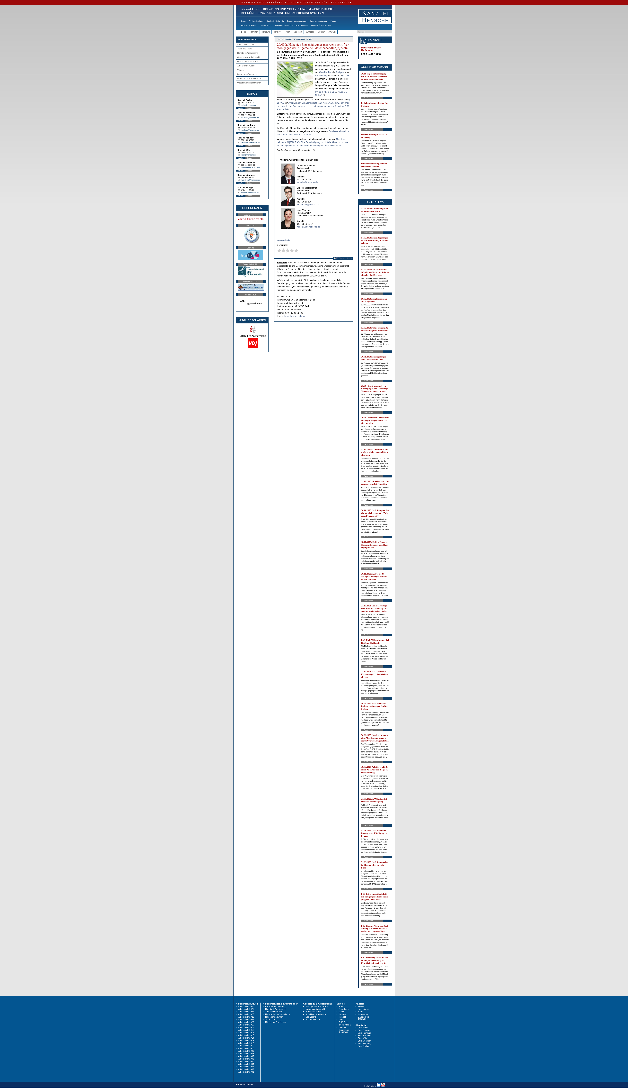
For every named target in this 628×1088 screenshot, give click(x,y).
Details (249, 108)
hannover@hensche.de (250, 142)
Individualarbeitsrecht (315, 1009)
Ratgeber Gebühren (300, 25)
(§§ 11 (318, 92)
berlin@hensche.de (248, 105)
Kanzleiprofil (326, 25)
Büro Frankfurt (364, 1030)
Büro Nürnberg (364, 1043)
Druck (341, 1012)
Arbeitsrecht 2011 (246, 1046)
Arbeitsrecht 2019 (246, 1025)
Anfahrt (240, 108)
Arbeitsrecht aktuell (256, 21)
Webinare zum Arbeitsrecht (249, 78)
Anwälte (332, 32)
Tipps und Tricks (244, 49)
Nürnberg (309, 32)
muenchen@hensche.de (250, 167)
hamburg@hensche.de (250, 130)
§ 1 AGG (346, 75)
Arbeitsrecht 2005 (246, 1061)
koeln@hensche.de (248, 155)
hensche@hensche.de (307, 182)
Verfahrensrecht (313, 1019)
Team (360, 1012)
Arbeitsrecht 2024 (246, 1012)
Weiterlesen (368, 98)
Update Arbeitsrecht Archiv (249, 83)
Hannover (277, 32)
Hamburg (266, 32)
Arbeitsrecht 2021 (246, 1019)
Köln (288, 32)
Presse (333, 21)
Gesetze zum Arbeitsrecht (296, 21)
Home (243, 21)
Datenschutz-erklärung (364, 1018)
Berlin (243, 32)
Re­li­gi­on (340, 72)
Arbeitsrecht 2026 (246, 1006)
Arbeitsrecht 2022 (246, 1017)
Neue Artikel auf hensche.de (277, 1014)
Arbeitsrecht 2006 (246, 1059)
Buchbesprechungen (274, 1006)
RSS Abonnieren (344, 258)
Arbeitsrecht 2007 (246, 1056)
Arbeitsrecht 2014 (246, 1038)
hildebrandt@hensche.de (308, 204)
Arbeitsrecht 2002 (246, 1069)
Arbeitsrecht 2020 (246, 1022)
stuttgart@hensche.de (250, 192)
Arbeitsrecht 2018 (246, 1027)
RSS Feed (343, 1022)
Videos (240, 70)
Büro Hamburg (364, 1033)
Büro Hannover (365, 1035)
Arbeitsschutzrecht (314, 1012)
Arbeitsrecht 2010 (246, 1048)
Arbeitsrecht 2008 (246, 1053)
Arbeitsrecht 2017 (246, 1030)
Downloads (344, 1009)
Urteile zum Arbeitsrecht (318, 21)
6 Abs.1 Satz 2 (329, 92)
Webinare (314, 25)
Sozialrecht (311, 1017)
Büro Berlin (363, 1028)
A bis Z (342, 1006)
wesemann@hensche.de (308, 227)
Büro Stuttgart (364, 1046)
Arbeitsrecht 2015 (246, 1035)
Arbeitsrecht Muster (282, 25)
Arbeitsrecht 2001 (246, 1072)
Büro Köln (362, 1038)
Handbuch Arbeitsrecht (275, 21)
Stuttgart (321, 32)
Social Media (345, 1025)
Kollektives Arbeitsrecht (316, 1014)
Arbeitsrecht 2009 (246, 1051)
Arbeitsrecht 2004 (246, 1064)
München (298, 32)
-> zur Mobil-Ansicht (247, 39)
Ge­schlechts (325, 72)
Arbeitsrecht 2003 (246, 1067)
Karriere (342, 1014)
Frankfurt (254, 32)
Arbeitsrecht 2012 (246, 1043)
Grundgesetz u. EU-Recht (317, 1006)
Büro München (364, 1041)
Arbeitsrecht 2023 (246, 1014)
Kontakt (342, 1017)
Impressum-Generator (249, 25)
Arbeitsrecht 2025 (246, 1009)
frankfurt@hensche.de (250, 118)
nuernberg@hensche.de (250, 180)
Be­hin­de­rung (321, 75)
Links (341, 1019)
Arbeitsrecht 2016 (246, 1033)
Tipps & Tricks (266, 25)
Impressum (363, 1014)
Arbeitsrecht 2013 (246, 1040)
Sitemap (342, 1027)
